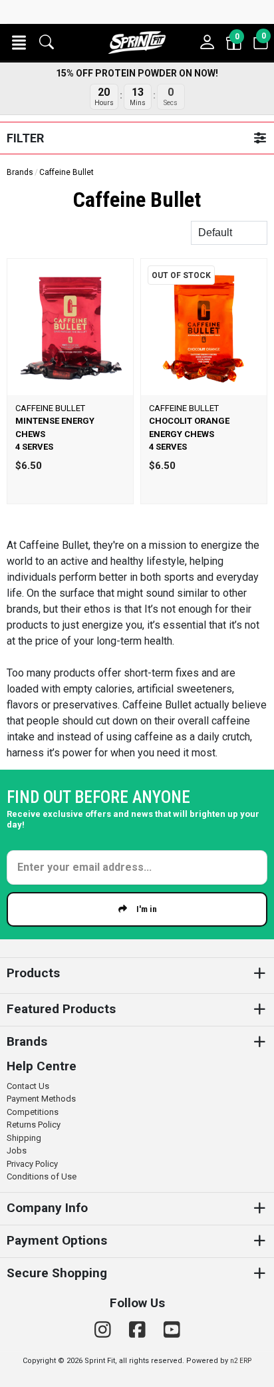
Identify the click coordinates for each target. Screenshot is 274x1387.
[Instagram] (105, 1330)
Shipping (24, 1138)
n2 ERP (240, 1360)
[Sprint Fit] (137, 42)
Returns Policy (34, 1125)
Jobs (17, 1151)
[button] (19, 43)
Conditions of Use (41, 1176)
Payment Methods (41, 1099)
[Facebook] (139, 1330)
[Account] (207, 43)
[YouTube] (172, 1330)
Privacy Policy (32, 1164)
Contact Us (28, 1086)
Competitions (33, 1112)
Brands (20, 172)
